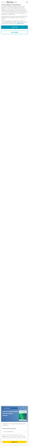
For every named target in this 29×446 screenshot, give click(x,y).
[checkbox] (3, 435)
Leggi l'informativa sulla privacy (9, 428)
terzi (3, 436)
